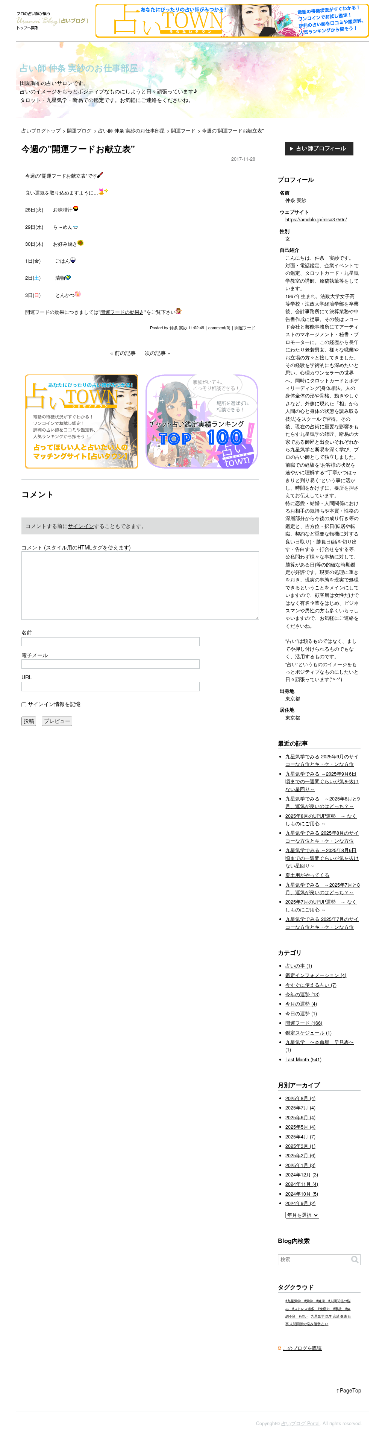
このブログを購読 (302, 1348)
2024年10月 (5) (301, 1193)
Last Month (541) (303, 1059)
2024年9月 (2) (300, 1203)
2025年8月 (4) (300, 1098)
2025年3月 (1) (300, 1146)
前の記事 (125, 352)
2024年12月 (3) (301, 1174)
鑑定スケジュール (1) (308, 1032)
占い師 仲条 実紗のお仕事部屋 (79, 68)
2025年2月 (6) (300, 1155)
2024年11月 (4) (301, 1184)
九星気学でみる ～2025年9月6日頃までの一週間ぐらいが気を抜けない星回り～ (322, 781)
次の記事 (155, 352)
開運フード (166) (303, 1023)
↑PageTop (348, 1390)
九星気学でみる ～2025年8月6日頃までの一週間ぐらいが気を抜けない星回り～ (322, 858)
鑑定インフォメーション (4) (315, 975)
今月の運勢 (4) (301, 1003)
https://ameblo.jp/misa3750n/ (316, 219)
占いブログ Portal (300, 1423)
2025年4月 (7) (300, 1136)
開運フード (245, 327)
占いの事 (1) (298, 965)
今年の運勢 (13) (302, 994)
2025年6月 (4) (300, 1117)
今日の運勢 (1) (301, 1013)
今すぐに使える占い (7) (310, 985)
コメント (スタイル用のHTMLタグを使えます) (76, 547)
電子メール (34, 655)
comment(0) (219, 327)
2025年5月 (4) (300, 1126)
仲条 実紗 (178, 327)
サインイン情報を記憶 (54, 704)
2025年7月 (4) (300, 1107)
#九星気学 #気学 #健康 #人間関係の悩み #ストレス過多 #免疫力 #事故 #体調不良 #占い (317, 1308)
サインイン (81, 526)
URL (26, 677)
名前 (26, 632)
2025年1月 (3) (300, 1165)
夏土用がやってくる (307, 875)
